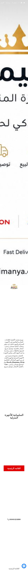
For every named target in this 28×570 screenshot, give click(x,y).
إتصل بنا (14, 3)
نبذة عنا (8, 3)
